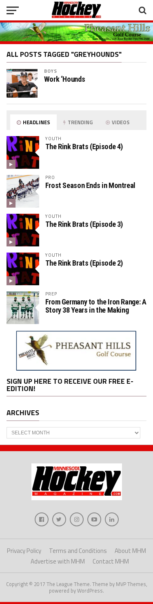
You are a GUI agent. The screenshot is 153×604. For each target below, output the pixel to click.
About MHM (130, 550)
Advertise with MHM (58, 561)
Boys (50, 70)
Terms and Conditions (78, 550)
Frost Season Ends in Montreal (90, 185)
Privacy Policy (24, 550)
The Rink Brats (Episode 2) (84, 263)
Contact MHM (111, 561)
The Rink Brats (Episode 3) (84, 224)
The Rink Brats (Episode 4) (84, 146)
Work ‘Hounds (64, 79)
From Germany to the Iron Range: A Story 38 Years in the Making (95, 306)
